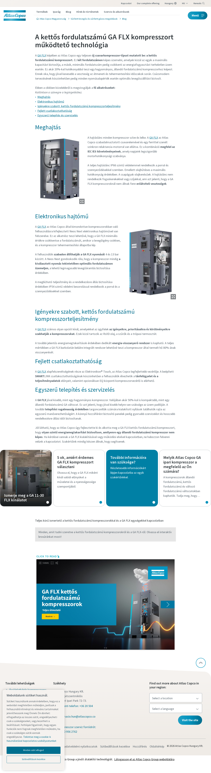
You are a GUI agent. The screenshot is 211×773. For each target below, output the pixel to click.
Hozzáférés (140, 746)
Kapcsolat (126, 3)
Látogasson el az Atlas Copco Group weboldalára (144, 759)
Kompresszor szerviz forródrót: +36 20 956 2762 (76, 729)
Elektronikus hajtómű (50, 101)
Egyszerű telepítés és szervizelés (57, 115)
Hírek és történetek (87, 11)
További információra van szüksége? (132, 478)
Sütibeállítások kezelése (115, 746)
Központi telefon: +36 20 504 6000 (75, 708)
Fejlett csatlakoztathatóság (54, 111)
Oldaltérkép (157, 746)
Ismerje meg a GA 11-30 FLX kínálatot (26, 478)
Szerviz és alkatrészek (116, 11)
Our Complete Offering (148, 3)
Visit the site (190, 720)
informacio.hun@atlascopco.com (76, 719)
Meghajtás (43, 97)
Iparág (56, 11)
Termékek (42, 11)
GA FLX (41, 55)
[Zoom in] (60, 169)
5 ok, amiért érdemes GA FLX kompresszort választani (79, 478)
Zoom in (82, 201)
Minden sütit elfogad (33, 750)
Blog (68, 11)
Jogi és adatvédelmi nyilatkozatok (76, 746)
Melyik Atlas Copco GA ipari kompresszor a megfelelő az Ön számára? (185, 478)
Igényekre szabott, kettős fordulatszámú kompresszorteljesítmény (79, 106)
